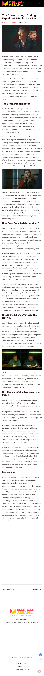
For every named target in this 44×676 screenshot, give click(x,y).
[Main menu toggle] (39, 3)
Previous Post (8, 589)
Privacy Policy (22, 666)
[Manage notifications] (39, 671)
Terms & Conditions (22, 669)
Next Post (37, 589)
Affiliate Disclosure (22, 663)
